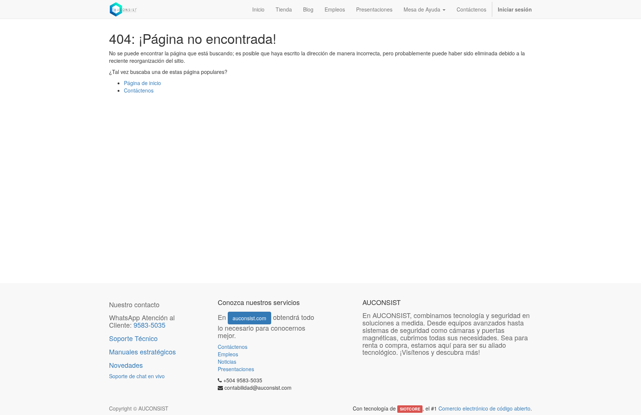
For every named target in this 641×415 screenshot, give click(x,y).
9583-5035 (149, 325)
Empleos (228, 354)
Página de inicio (142, 83)
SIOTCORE (410, 409)
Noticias (227, 361)
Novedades (127, 365)
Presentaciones (236, 369)
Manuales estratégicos (142, 351)
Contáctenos (139, 90)
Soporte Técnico (133, 338)
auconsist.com (249, 318)
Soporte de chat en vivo (137, 376)
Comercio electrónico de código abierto (484, 408)
